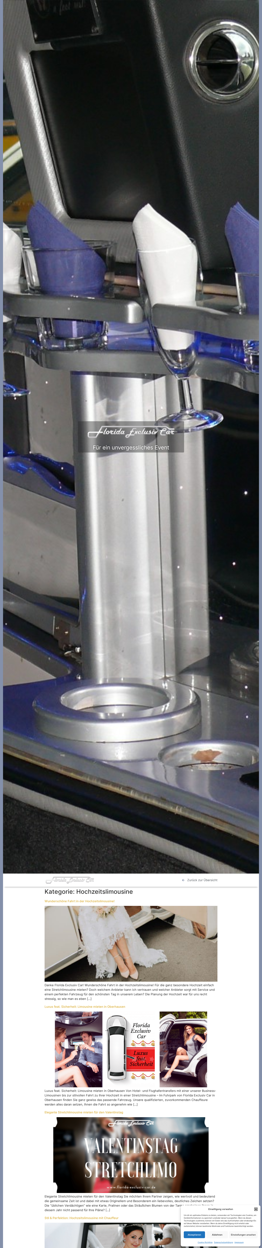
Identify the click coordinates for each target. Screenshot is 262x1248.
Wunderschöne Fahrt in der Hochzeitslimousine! (80, 901)
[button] (255, 1209)
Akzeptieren (194, 1234)
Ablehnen (217, 1234)
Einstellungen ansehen (243, 1234)
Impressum (239, 1242)
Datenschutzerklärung (223, 1242)
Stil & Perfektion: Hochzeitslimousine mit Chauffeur (82, 1218)
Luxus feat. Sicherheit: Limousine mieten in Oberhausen (85, 1006)
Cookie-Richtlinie (205, 1242)
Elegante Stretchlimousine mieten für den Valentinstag (84, 1112)
